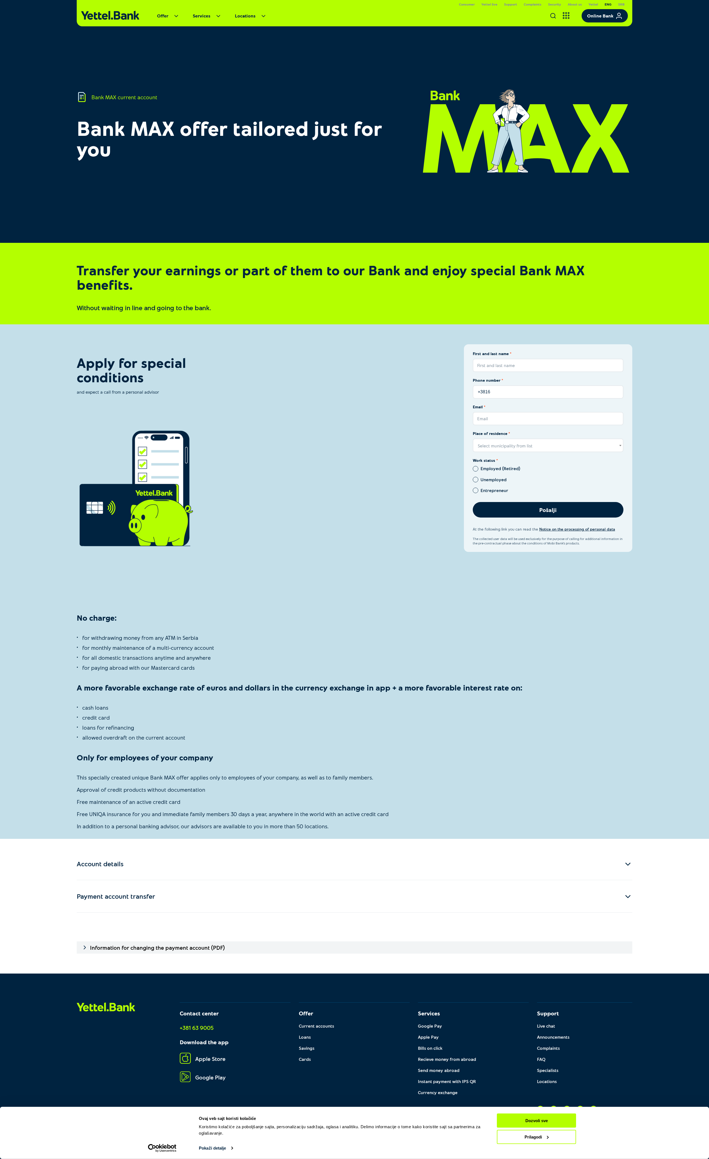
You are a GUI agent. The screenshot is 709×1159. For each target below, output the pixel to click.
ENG (608, 4)
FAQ (541, 1059)
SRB (621, 4)
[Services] (220, 17)
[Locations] (265, 17)
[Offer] (178, 17)
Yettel (593, 4)
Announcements (553, 1037)
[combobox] (548, 445)
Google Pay (430, 1025)
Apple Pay (428, 1037)
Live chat (546, 1025)
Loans (305, 1037)
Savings (306, 1048)
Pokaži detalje (212, 1148)
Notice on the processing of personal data (577, 529)
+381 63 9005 (197, 1027)
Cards (305, 1059)
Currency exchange (438, 1092)
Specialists (547, 1070)
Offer (162, 15)
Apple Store (210, 1058)
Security (554, 4)
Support (510, 4)
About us (575, 4)
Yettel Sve (489, 4)
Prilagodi (533, 1136)
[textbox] (548, 445)
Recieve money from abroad (447, 1059)
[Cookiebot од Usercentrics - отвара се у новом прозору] (162, 1148)
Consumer (467, 4)
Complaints (532, 4)
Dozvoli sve (536, 1120)
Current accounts (316, 1025)
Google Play (210, 1077)
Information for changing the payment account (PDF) (157, 947)
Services (201, 15)
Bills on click (430, 1048)
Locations (245, 15)
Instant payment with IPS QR (447, 1081)
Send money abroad (438, 1070)
